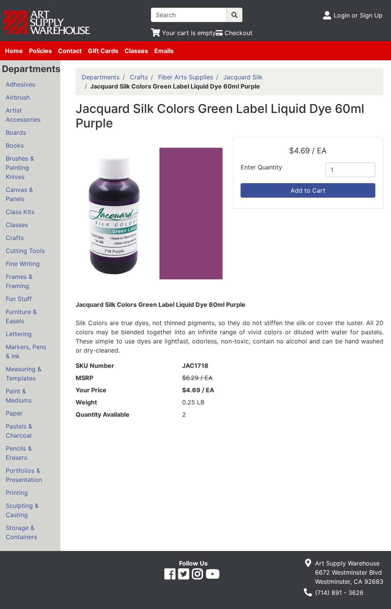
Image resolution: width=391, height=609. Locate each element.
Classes (136, 51)
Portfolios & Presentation (24, 475)
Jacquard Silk (243, 77)
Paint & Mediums (19, 395)
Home (14, 51)
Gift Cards (103, 51)
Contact (70, 51)
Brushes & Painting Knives (20, 167)
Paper (14, 413)
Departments (101, 77)
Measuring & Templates (23, 373)
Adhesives (20, 84)
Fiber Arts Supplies (185, 77)
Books (15, 145)
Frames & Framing (19, 281)
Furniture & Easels (21, 316)
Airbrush (18, 97)
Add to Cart (308, 190)
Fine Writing (23, 263)
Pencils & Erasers (19, 453)
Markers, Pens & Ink (26, 351)
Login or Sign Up (358, 15)
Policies (40, 51)
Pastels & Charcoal (19, 430)
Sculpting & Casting (22, 510)
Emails (164, 51)
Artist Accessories (23, 114)
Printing (17, 492)
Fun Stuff (19, 299)
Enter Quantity (261, 167)
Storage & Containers (21, 532)
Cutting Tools (25, 251)
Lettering (19, 334)
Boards (16, 132)
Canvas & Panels (19, 194)
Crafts (15, 238)
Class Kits (20, 212)
